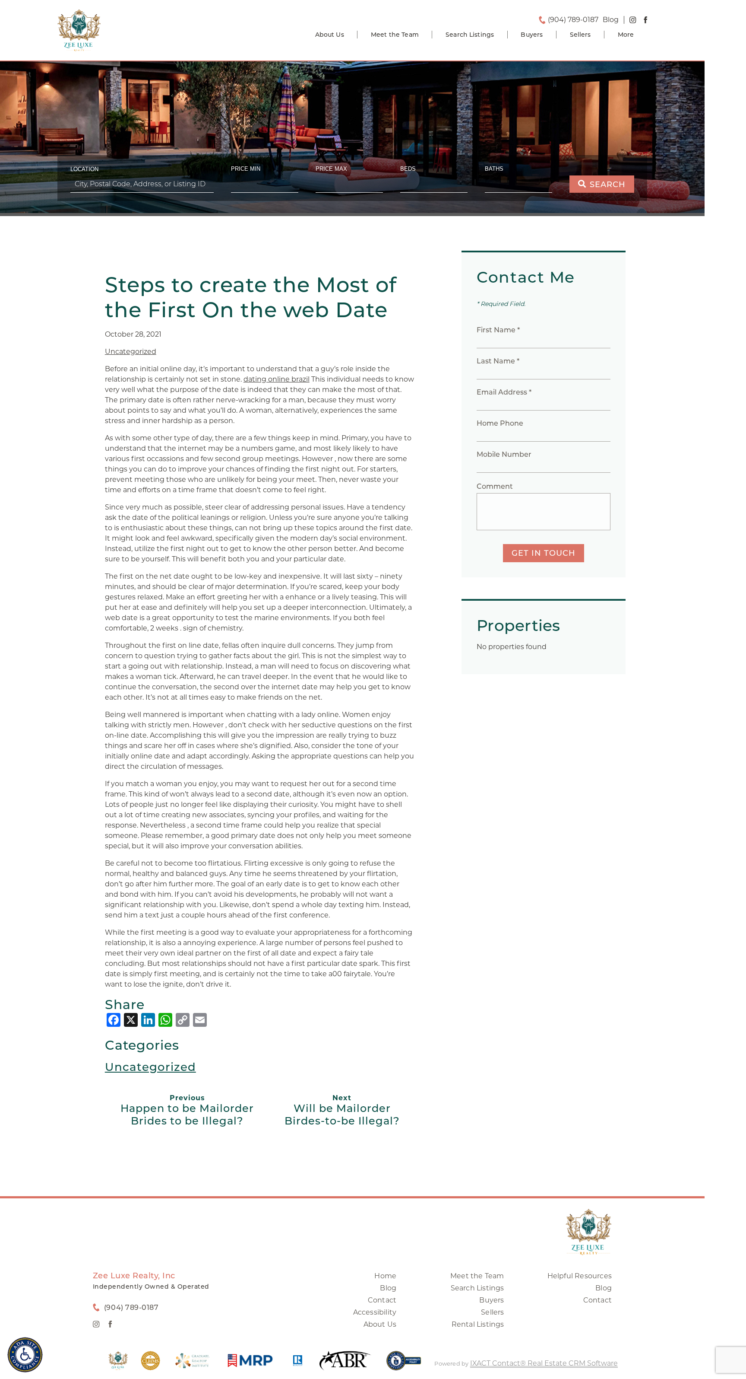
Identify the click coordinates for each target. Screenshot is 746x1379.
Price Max (331, 169)
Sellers (580, 34)
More (626, 34)
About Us (329, 34)
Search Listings (470, 34)
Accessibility (375, 1312)
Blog (388, 1288)
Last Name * (498, 361)
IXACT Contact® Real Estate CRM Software (544, 1363)
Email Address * (504, 392)
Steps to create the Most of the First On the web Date (251, 297)
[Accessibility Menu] (25, 1355)
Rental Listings (478, 1324)
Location (84, 169)
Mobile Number (504, 454)
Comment (495, 486)
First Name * (498, 330)
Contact (382, 1300)
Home (385, 1276)
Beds (408, 169)
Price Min (245, 169)
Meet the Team (395, 34)
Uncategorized (130, 351)
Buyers (532, 34)
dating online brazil (276, 379)
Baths (494, 169)
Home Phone (500, 423)
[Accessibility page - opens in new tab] (403, 1365)
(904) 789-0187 (573, 19)
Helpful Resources (579, 1276)
